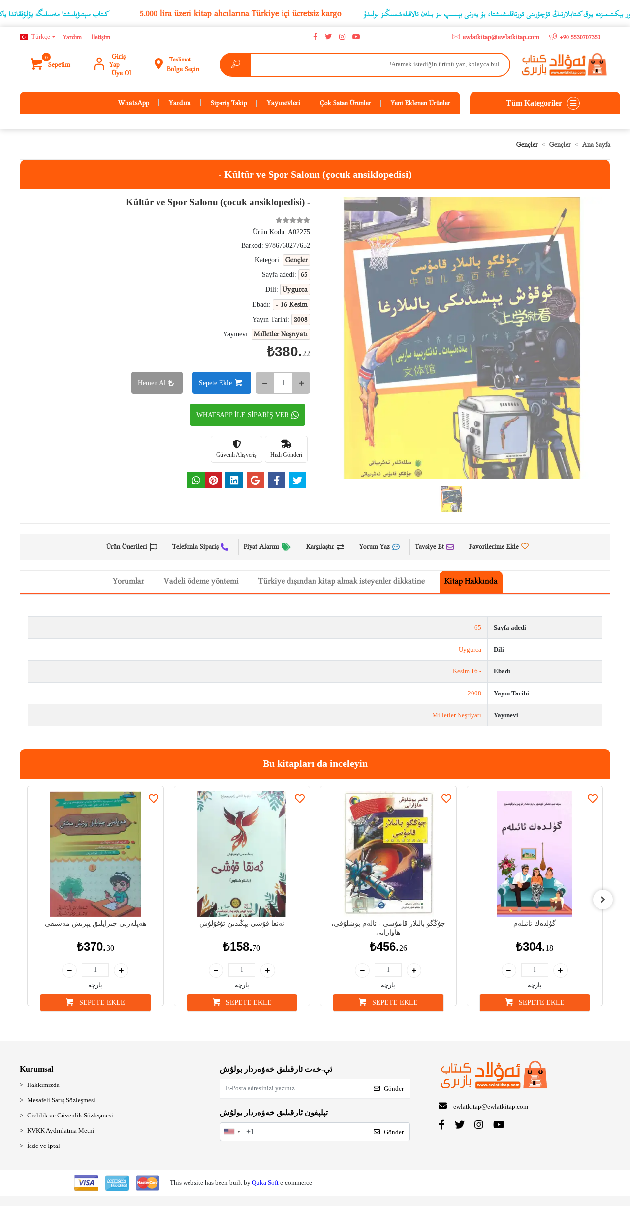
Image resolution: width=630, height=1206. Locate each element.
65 (477, 627)
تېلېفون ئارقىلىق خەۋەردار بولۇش (274, 1112)
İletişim (101, 37)
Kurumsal (36, 1069)
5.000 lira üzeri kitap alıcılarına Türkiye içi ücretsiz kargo (241, 13)
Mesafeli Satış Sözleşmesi (61, 1100)
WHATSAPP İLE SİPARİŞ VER (242, 415)
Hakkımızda (43, 1084)
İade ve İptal (43, 1145)
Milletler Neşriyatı (456, 715)
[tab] (471, 582)
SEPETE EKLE (101, 1002)
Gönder (394, 1088)
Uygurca (470, 649)
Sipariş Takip (229, 103)
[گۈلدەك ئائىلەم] (535, 854)
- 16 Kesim (467, 671)
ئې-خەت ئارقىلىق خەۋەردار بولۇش (276, 1069)
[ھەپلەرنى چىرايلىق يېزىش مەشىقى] (95, 854)
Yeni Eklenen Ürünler (420, 103)
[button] (51, 64)
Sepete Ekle (215, 383)
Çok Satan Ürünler (345, 103)
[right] (603, 899)
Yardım (72, 37)
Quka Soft (265, 1182)
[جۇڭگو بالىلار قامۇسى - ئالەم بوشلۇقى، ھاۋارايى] (388, 854)
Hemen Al (152, 383)
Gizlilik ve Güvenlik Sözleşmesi (70, 1115)
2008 (474, 693)
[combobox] (231, 1132)
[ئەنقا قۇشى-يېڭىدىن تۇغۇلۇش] (242, 854)
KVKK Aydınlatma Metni (60, 1130)
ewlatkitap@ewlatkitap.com (490, 1106)
